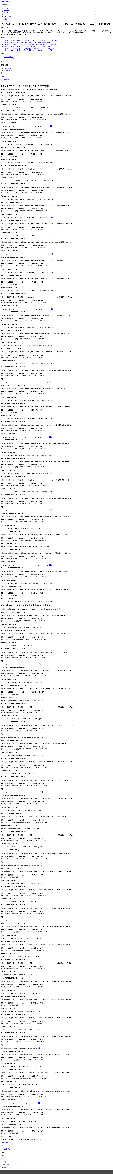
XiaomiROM (13, 1164)
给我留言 (7, 1149)
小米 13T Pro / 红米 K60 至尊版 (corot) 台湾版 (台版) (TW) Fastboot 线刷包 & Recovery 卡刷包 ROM (30, 44)
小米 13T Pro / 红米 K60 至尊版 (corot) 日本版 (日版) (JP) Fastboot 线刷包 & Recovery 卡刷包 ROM (29, 50)
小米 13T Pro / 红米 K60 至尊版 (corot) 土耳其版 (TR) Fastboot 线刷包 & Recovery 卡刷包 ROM (29, 48)
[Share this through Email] (95, 28)
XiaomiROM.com (5, 1)
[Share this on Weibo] (95, 25)
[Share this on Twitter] (95, 14)
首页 (5, 7)
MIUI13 (6, 11)
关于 (5, 1162)
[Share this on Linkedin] (95, 17)
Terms (5, 1168)
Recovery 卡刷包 (9, 58)
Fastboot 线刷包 (8, 57)
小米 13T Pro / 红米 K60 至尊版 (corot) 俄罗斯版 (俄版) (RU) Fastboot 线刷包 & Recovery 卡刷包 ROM (30, 40)
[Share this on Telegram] (95, 22)
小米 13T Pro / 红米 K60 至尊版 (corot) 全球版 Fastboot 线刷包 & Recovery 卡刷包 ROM (27, 42)
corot (19, 31)
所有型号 (6, 14)
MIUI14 (6, 12)
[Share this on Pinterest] (95, 20)
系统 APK (6, 18)
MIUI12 (6, 8)
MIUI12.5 (6, 10)
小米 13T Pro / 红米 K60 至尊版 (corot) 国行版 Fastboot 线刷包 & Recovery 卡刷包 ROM (27, 46)
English (5, 19)
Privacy (5, 1167)
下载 (51, 107)
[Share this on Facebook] (95, 11)
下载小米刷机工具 (9, 16)
